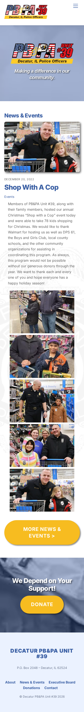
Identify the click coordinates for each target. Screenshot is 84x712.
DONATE (42, 604)
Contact (51, 688)
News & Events (32, 682)
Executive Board (62, 682)
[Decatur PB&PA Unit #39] (26, 17)
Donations (31, 688)
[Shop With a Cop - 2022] (42, 330)
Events (9, 196)
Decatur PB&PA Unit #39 (40, 696)
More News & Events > (42, 532)
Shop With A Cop (31, 187)
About (10, 682)
